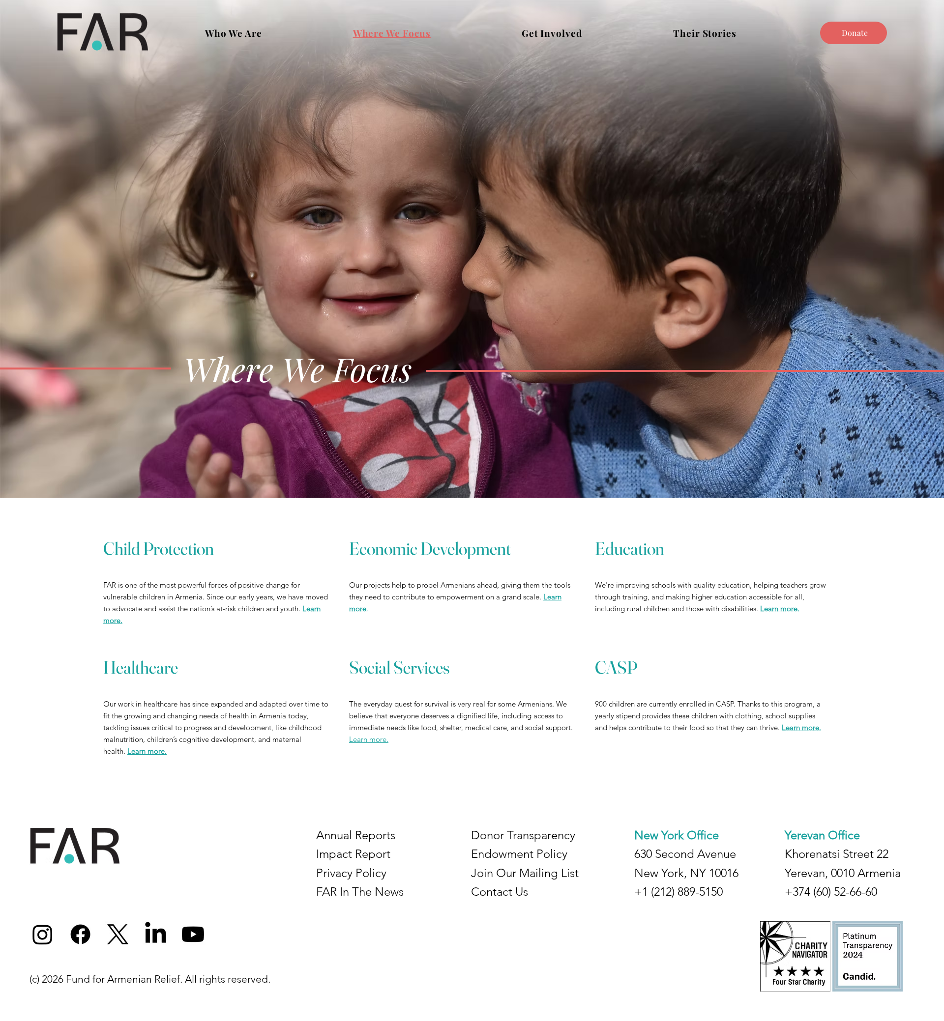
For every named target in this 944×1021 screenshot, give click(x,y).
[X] (118, 934)
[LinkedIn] (156, 934)
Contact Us (499, 891)
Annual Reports (355, 835)
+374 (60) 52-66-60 (831, 891)
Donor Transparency (523, 835)
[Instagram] (43, 934)
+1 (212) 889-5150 (678, 891)
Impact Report (353, 854)
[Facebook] (80, 934)
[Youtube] (193, 934)
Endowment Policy (519, 854)
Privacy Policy (351, 873)
